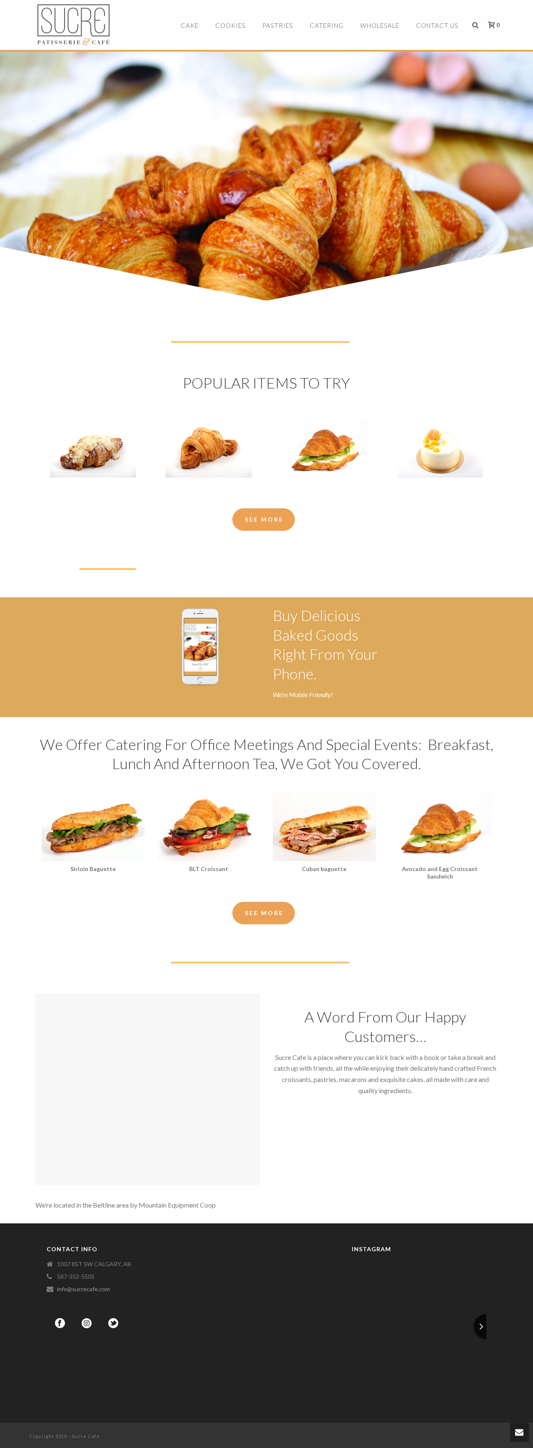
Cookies (230, 25)
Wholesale (379, 25)
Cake (190, 25)
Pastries (277, 25)
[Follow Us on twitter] (113, 1323)
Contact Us (437, 25)
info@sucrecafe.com (83, 1288)
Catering (327, 25)
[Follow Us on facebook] (60, 1323)
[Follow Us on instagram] (87, 1323)
